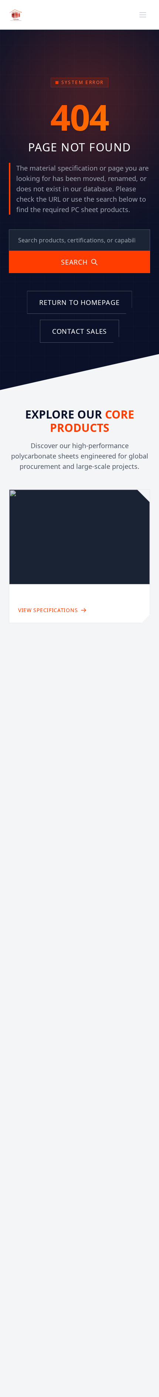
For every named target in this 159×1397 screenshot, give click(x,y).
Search (74, 262)
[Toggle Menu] (142, 14)
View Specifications (48, 610)
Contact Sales (79, 331)
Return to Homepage (79, 302)
